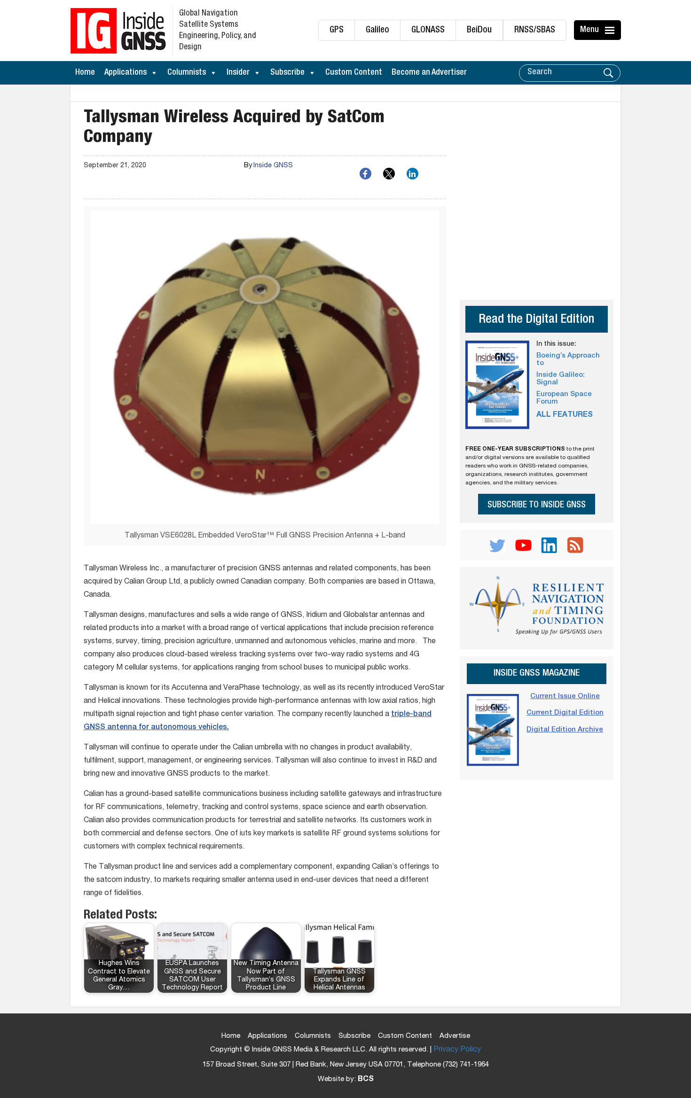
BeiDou (479, 30)
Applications (125, 73)
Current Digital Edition (565, 712)
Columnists (186, 73)
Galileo (377, 30)
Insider (238, 73)
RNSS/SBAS (534, 30)
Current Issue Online (565, 696)
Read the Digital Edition (536, 320)
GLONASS (428, 30)
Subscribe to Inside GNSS (536, 505)
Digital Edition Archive (564, 729)
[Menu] (611, 30)
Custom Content (353, 73)
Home (85, 73)
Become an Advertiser (429, 73)
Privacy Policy (457, 1050)
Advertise (455, 1036)
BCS (366, 1079)
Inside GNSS (273, 166)
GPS (337, 30)
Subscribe (287, 73)
